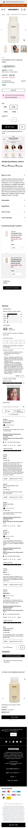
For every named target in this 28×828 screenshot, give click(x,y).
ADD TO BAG (14, 717)
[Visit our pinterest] (20, 742)
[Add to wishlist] (22, 127)
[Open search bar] (4, 9)
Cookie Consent (13, 761)
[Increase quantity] (14, 120)
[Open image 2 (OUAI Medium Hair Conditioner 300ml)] (15, 49)
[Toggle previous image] (1, 30)
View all (23, 80)
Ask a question (13, 72)
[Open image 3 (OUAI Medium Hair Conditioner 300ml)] (24, 49)
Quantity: (5, 116)
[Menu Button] (1, 9)
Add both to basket (12, 288)
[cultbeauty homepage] (13, 9)
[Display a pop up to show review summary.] (13, 710)
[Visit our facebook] (6, 742)
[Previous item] (2, 698)
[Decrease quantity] (4, 120)
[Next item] (24, 698)
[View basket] (24, 9)
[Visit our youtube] (17, 742)
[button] (13, 66)
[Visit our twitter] (10, 742)
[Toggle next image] (25, 30)
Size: (3, 103)
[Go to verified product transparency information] (9, 66)
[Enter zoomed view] (24, 40)
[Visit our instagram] (13, 742)
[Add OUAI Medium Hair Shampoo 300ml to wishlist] (25, 679)
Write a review (5, 72)
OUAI (8, 14)
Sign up (13, 734)
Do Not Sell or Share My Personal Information (13, 764)
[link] (22, 9)
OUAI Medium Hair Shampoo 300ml (10, 704)
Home (3, 14)
